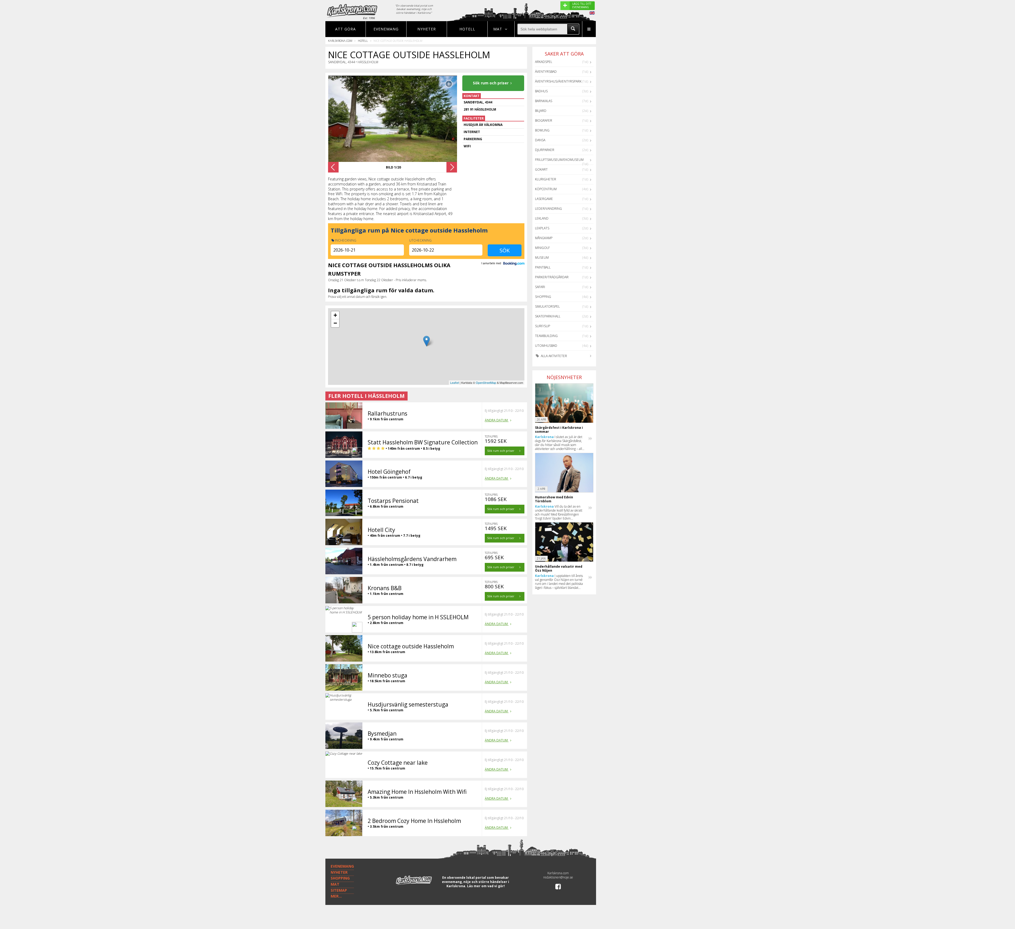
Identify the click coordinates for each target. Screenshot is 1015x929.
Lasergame (544, 199)
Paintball (543, 267)
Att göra (345, 28)
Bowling (542, 130)
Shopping (543, 296)
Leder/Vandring (548, 208)
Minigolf (542, 247)
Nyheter (426, 28)
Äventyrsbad (546, 71)
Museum (542, 257)
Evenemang (386, 28)
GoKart (541, 169)
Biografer (543, 120)
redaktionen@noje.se (558, 877)
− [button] (335, 323)
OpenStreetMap (486, 382)
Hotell (467, 28)
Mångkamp (543, 238)
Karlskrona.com (340, 41)
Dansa (540, 140)
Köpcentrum (546, 189)
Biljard (540, 110)
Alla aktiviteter (553, 356)
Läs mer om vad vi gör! (486, 886)
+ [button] (335, 315)
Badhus (541, 91)
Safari (540, 287)
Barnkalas (543, 101)
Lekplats (542, 228)
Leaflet (454, 382)
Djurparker (544, 150)
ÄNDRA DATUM (497, 420)
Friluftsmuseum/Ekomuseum (559, 159)
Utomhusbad (546, 345)
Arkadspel (543, 62)
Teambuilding (546, 336)
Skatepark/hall (547, 316)
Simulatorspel (547, 306)
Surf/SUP (542, 326)
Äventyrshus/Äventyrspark (558, 81)
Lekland (541, 218)
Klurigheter (545, 179)
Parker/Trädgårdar (552, 277)
